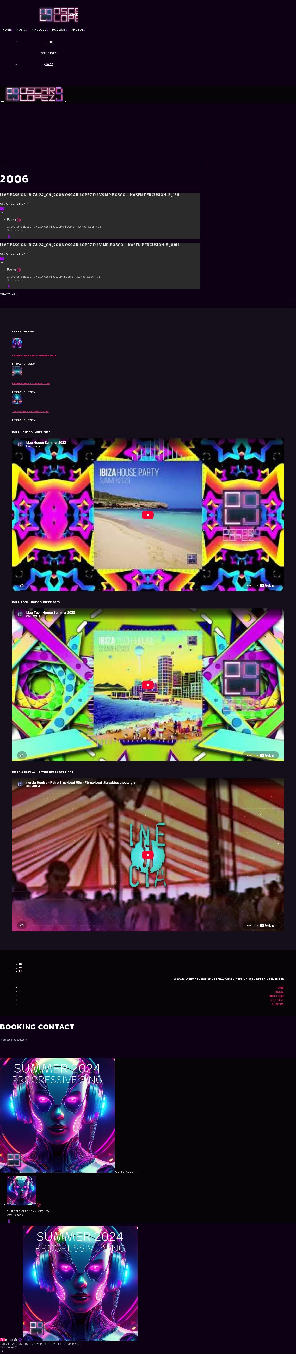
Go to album (125, 1171)
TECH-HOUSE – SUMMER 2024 (30, 411)
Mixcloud (39, 29)
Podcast (59, 29)
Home (7, 29)
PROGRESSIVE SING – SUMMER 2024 (34, 355)
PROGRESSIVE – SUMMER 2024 (31, 383)
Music (21, 29)
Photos (77, 29)
